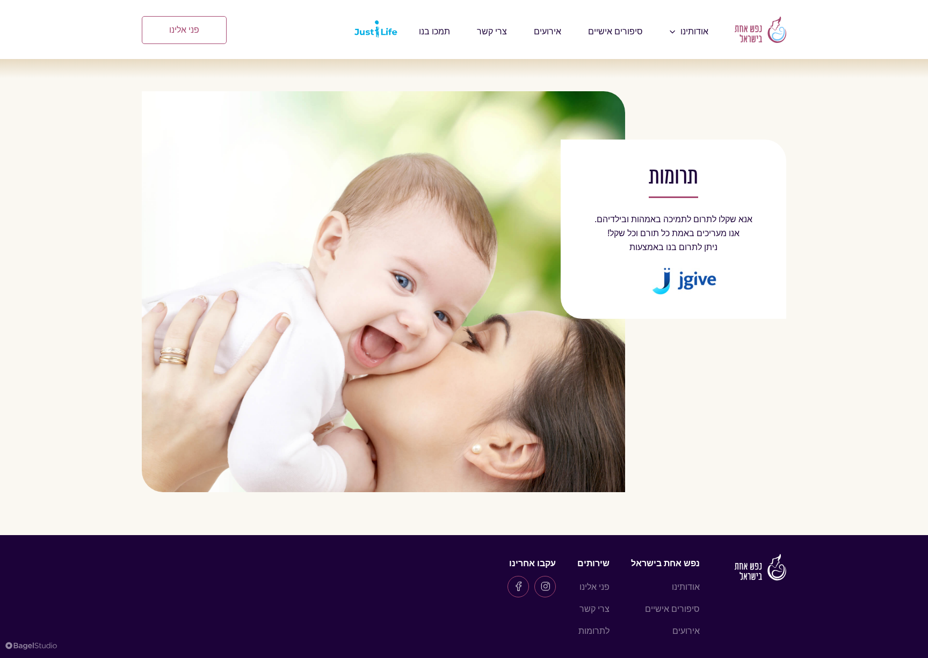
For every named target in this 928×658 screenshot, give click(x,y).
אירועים (547, 31)
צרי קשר (492, 31)
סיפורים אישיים (615, 31)
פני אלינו (184, 29)
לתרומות (594, 630)
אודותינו (686, 586)
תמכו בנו (434, 31)
